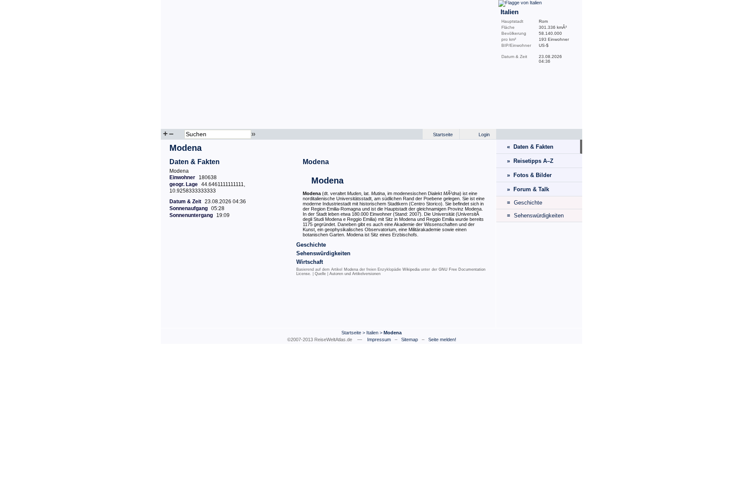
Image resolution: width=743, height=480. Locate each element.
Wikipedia (411, 269)
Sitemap (409, 339)
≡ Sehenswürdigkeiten (535, 215)
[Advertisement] (328, 303)
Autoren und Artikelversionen (355, 274)
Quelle (320, 274)
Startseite (443, 134)
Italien (372, 332)
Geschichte (311, 245)
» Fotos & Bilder (529, 175)
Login (484, 134)
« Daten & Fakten (530, 147)
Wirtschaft (309, 262)
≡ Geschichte (524, 202)
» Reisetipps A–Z (530, 161)
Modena (316, 161)
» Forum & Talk (528, 189)
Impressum (379, 339)
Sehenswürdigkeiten (323, 253)
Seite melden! (442, 339)
